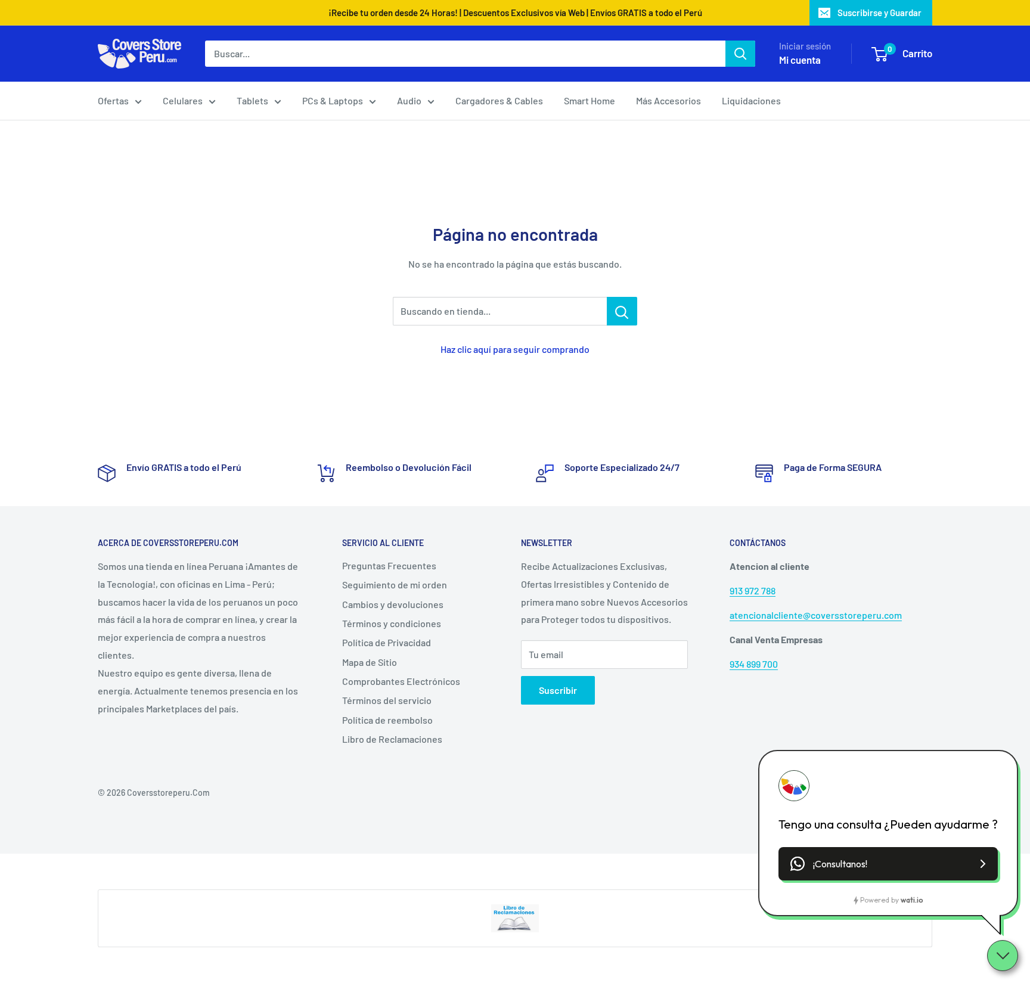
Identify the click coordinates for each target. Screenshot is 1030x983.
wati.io (912, 899)
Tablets (252, 100)
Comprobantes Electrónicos (401, 681)
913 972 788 (752, 590)
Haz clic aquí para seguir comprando (515, 349)
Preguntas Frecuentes (389, 565)
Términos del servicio (387, 700)
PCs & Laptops (332, 100)
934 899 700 (754, 663)
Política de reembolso (387, 719)
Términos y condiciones (391, 623)
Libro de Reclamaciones (392, 739)
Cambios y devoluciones (392, 604)
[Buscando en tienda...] (622, 311)
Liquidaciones (751, 100)
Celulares (183, 100)
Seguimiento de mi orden (394, 584)
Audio (409, 100)
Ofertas (113, 100)
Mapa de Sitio (369, 662)
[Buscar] (740, 54)
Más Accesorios (668, 100)
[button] (888, 863)
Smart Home (589, 100)
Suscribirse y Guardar (879, 12)
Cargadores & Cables (499, 100)
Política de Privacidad (386, 642)
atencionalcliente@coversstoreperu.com (816, 615)
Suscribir (558, 690)
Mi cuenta (800, 60)
